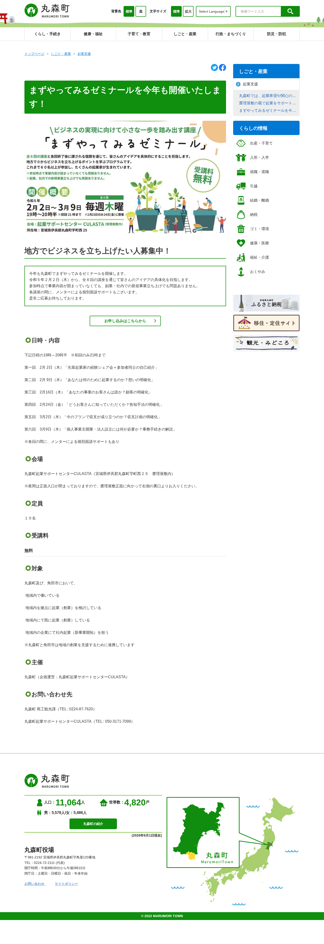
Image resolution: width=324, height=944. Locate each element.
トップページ (34, 54)
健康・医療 (259, 243)
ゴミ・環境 (259, 229)
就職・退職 (259, 172)
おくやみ (257, 272)
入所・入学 (259, 157)
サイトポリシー (66, 884)
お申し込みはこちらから (125, 321)
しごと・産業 (61, 54)
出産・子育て (261, 143)
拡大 (188, 11)
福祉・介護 (259, 257)
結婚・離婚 (259, 200)
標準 (129, 11)
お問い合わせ (34, 884)
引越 (254, 186)
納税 (254, 215)
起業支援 (84, 54)
